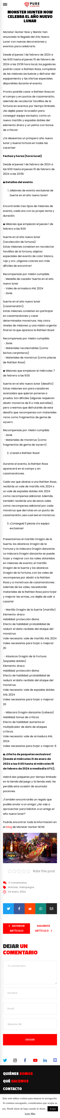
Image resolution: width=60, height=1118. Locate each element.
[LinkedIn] (45, 1060)
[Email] (51, 908)
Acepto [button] (53, 1109)
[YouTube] (35, 1060)
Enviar (30, 1040)
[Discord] (55, 1060)
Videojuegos (26, 887)
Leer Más (30, 1113)
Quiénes (18, 1073)
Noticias (13, 887)
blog (9, 827)
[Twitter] (8, 908)
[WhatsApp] (40, 908)
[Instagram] (15, 1060)
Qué (16, 1081)
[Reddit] (30, 908)
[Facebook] (19, 908)
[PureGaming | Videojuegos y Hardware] (32, 4)
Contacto (12, 1089)
